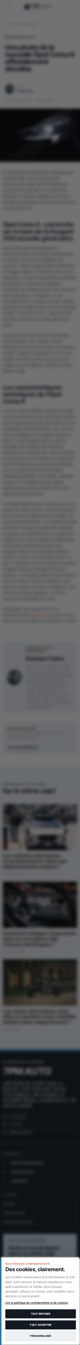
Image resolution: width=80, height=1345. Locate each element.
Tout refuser (40, 1313)
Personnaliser (40, 1335)
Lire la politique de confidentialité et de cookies (36, 1302)
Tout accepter (40, 1324)
